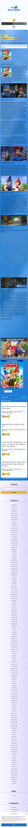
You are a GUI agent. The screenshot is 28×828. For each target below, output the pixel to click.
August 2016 (14, 626)
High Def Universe (14, 14)
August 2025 (14, 511)
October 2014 (14, 672)
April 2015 (14, 660)
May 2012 (14, 734)
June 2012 (14, 732)
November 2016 (14, 619)
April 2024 (14, 523)
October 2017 (14, 596)
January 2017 (14, 615)
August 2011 (14, 753)
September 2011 (14, 751)
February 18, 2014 (7, 411)
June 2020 (14, 536)
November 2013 (14, 696)
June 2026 (14, 504)
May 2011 (14, 760)
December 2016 (14, 617)
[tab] (14, 20)
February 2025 (14, 515)
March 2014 (14, 687)
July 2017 (14, 602)
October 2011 (14, 749)
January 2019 (14, 564)
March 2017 (14, 611)
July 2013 (14, 704)
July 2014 (14, 679)
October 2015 (14, 647)
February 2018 (14, 587)
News (14, 811)
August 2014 (14, 677)
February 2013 (14, 715)
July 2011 (14, 755)
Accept (14, 824)
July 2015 (14, 653)
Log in (14, 795)
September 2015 (14, 649)
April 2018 (14, 583)
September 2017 (14, 598)
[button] (26, 814)
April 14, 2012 (6, 469)
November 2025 (14, 506)
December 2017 (14, 592)
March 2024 (14, 526)
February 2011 (14, 766)
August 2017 (14, 600)
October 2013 (14, 698)
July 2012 (14, 730)
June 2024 (14, 521)
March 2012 (14, 738)
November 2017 (14, 594)
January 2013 (14, 717)
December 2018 (14, 566)
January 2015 (14, 666)
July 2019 (14, 551)
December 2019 (14, 540)
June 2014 (14, 681)
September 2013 (14, 700)
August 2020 (14, 534)
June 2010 (14, 783)
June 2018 (14, 579)
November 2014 (14, 670)
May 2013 (14, 709)
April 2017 (14, 609)
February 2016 (14, 638)
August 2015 (14, 651)
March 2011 (14, 764)
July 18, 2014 (6, 449)
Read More (6, 416)
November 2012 (14, 721)
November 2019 (14, 543)
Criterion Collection (14, 809)
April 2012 (14, 736)
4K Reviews (14, 807)
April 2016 (14, 634)
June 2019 (14, 553)
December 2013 (14, 694)
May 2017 (14, 606)
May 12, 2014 (6, 429)
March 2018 (14, 585)
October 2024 (14, 517)
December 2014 (14, 668)
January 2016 (14, 641)
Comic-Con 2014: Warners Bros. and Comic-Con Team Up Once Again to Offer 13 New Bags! (13, 444)
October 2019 (14, 545)
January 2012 (14, 743)
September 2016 (14, 623)
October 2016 (14, 621)
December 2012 (14, 719)
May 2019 (14, 555)
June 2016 (14, 630)
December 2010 (14, 770)
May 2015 (14, 658)
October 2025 (14, 509)
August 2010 (14, 779)
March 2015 (14, 662)
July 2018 (14, 577)
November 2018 (14, 568)
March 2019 (14, 560)
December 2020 (14, 532)
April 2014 (14, 685)
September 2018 (14, 572)
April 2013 (14, 711)
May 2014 (14, 683)
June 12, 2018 (5, 45)
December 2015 (14, 643)
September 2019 (14, 547)
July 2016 (14, 628)
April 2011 (14, 762)
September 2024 (14, 519)
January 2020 (14, 538)
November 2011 (14, 747)
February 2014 (14, 689)
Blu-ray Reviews (8, 391)
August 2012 (14, 728)
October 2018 (14, 570)
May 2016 (14, 632)
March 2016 (14, 636)
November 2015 (14, 645)
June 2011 (14, 758)
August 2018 (14, 574)
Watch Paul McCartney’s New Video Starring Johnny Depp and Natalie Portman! (13, 464)
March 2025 (14, 513)
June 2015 (14, 655)
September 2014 (14, 675)
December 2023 (14, 530)
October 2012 (14, 723)
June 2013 (14, 706)
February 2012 (14, 741)
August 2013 (14, 702)
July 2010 (14, 781)
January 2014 (14, 692)
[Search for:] (8, 23)
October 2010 (14, 775)
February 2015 (14, 664)
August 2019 (14, 549)
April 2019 (14, 557)
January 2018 (14, 589)
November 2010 (14, 772)
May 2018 (14, 581)
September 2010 (14, 777)
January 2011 (14, 768)
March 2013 (14, 713)
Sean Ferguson (14, 45)
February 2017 (14, 613)
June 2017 (14, 604)
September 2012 (14, 726)
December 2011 (14, 745)
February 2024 (14, 528)
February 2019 (14, 562)
